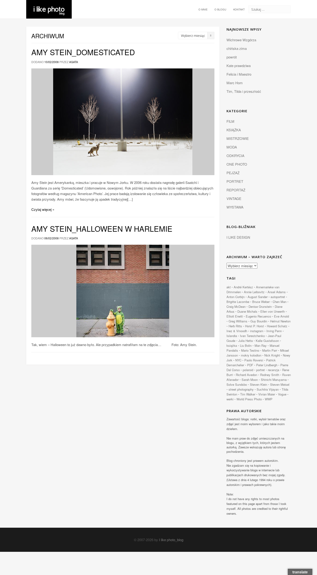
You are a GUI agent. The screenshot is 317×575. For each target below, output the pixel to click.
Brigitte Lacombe (237, 301)
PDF (250, 365)
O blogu (220, 9)
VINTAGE (233, 198)
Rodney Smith (269, 375)
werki (229, 399)
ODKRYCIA (235, 155)
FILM (230, 121)
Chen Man (279, 301)
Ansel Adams (277, 292)
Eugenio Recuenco (258, 316)
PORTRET (234, 181)
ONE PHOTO (236, 164)
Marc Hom (234, 82)
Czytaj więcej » (42, 209)
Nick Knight (272, 355)
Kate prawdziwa (238, 65)
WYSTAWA (234, 207)
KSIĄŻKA (233, 129)
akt (228, 287)
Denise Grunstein (260, 306)
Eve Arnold (281, 316)
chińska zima (236, 48)
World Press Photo (249, 399)
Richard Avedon (246, 375)
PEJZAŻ (232, 172)
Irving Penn (274, 331)
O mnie (202, 9)
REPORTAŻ (235, 189)
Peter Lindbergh (266, 365)
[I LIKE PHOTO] (49, 6)
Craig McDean (236, 306)
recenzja (273, 370)
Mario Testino (250, 350)
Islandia (231, 336)
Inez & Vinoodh (236, 331)
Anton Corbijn (235, 297)
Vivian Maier (266, 394)
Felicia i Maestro (238, 74)
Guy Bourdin (258, 321)
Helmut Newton (280, 321)
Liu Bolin (246, 345)
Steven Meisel (279, 384)
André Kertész (243, 287)
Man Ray (261, 345)
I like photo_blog (171, 539)
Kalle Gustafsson (267, 340)
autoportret (278, 297)
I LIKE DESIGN (238, 237)
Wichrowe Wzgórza (241, 39)
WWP (268, 399)
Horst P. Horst (254, 326)
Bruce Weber (261, 301)
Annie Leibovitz (254, 292)
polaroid (248, 370)
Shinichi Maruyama (274, 379)
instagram (256, 331)
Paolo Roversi (253, 360)
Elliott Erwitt (234, 316)
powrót (231, 57)
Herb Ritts (235, 326)
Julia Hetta (245, 340)
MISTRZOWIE (237, 138)
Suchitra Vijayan (268, 389)
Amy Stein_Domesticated (83, 52)
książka (231, 345)
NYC (238, 360)
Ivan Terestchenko (252, 336)
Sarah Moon (250, 379)
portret (260, 370)
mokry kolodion (251, 355)
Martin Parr (269, 350)
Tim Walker (247, 394)
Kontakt (239, 9)
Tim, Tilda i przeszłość (243, 91)
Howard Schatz (277, 326)
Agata (73, 62)
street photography (241, 389)
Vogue (282, 394)
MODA (231, 147)
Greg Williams (238, 321)
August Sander (258, 297)
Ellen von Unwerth (272, 311)
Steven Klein (258, 384)
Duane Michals (247, 311)
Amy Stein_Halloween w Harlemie (101, 228)
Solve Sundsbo (236, 384)
